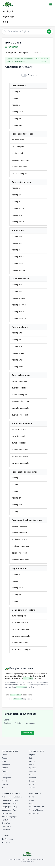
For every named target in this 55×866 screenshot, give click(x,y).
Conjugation (9, 11)
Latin (31, 758)
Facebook (9, 839)
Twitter (7, 842)
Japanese (6, 765)
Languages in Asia (9, 810)
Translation (32, 75)
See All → (5, 787)
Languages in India (9, 803)
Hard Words (6, 820)
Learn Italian (6, 826)
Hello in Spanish (8, 813)
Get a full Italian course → (42, 60)
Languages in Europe (10, 807)
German (5, 784)
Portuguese (6, 778)
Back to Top (27, 733)
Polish (31, 784)
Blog (5, 21)
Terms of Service (36, 810)
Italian (19, 723)
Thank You (6, 823)
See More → (7, 830)
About (31, 800)
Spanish (5, 768)
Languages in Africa (10, 800)
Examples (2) (25, 52)
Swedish (32, 778)
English (4, 771)
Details (37, 52)
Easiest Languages (9, 817)
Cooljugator (8, 723)
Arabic (4, 761)
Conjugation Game (36, 807)
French (4, 781)
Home (31, 797)
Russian (5, 758)
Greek (4, 755)
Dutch (4, 774)
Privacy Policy (34, 813)
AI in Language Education (12, 797)
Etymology (8, 16)
